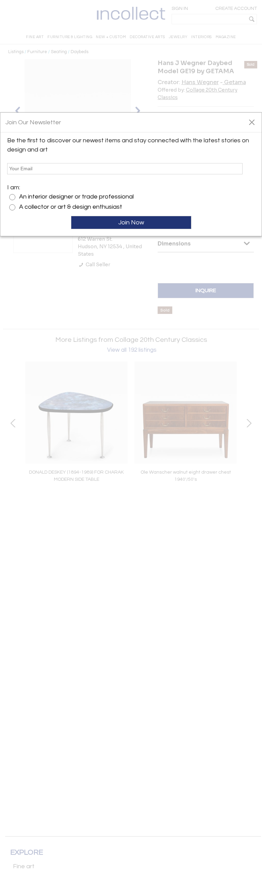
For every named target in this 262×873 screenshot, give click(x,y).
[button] (251, 122)
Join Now (131, 222)
